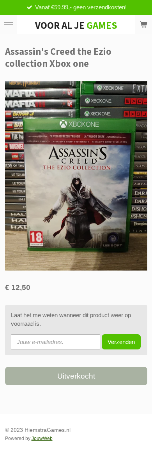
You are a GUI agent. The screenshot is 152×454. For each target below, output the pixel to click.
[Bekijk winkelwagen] (143, 24)
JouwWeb (42, 438)
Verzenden (121, 342)
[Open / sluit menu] (8, 24)
